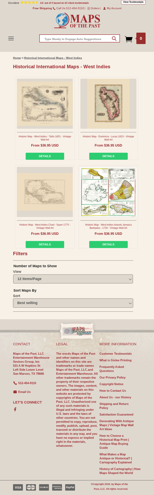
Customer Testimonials (115, 353)
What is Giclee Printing (115, 360)
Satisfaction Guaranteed (116, 414)
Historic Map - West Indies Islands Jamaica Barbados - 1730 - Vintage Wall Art (108, 226)
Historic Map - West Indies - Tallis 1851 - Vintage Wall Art (45, 138)
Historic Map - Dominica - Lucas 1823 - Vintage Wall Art (108, 138)
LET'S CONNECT (27, 402)
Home (17, 57)
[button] (11, 38)
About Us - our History (115, 397)
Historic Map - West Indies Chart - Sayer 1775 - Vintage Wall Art (44, 226)
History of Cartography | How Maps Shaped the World (120, 471)
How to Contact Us (112, 390)
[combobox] (79, 38)
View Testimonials (133, 2)
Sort (16, 296)
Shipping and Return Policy (114, 406)
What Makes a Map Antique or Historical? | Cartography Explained (115, 458)
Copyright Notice (111, 384)
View (17, 272)
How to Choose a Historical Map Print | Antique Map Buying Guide (114, 441)
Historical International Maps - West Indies (53, 57)
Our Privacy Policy (112, 377)
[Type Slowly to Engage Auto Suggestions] (114, 38)
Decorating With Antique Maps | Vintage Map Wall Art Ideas (116, 425)
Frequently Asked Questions (111, 369)
